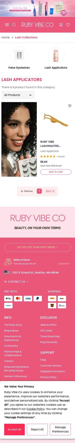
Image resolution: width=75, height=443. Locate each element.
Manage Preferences (60, 429)
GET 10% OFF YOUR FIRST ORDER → (37, 247)
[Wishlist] (68, 24)
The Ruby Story (13, 325)
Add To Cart (56, 172)
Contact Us (16, 281)
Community (11, 346)
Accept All (14, 429)
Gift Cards (46, 330)
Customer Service (50, 365)
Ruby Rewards (48, 342)
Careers (9, 361)
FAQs (43, 360)
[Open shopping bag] (61, 24)
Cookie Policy (35, 409)
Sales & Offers (48, 325)
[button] (26, 191)
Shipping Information (52, 371)
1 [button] (39, 191)
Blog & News (11, 330)
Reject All (37, 429)
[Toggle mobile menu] (6, 24)
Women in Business (15, 376)
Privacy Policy (48, 377)
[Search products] (13, 24)
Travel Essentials (50, 336)
